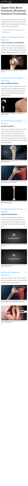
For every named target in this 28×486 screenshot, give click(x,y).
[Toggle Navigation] (2, 2)
